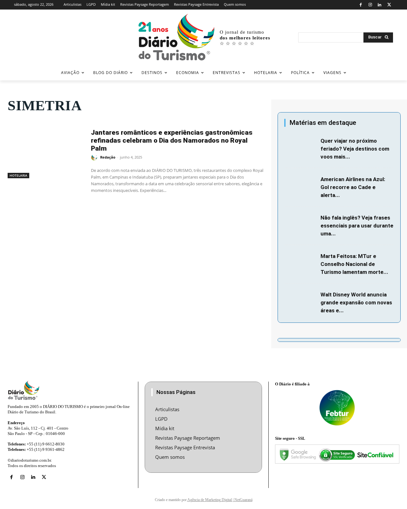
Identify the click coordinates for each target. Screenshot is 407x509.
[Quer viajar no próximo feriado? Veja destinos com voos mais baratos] (300, 147)
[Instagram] (370, 5)
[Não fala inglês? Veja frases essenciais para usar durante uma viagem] (300, 224)
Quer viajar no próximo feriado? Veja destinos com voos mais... (355, 149)
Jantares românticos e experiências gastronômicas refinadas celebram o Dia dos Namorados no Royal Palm (171, 140)
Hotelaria (18, 175)
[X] (389, 5)
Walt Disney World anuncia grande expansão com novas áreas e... (356, 302)
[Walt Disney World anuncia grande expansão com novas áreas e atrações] (300, 301)
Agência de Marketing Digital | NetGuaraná (219, 500)
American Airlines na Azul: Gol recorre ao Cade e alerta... (353, 187)
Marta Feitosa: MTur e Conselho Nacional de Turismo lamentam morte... (354, 264)
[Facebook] (361, 5)
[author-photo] (95, 157)
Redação (107, 157)
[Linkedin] (380, 5)
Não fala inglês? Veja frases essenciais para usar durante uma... (357, 225)
